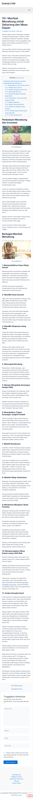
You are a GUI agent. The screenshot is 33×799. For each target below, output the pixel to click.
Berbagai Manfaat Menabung (12, 83)
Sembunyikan (19, 77)
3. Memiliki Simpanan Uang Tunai (16, 89)
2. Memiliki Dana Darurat (13, 87)
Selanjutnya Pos (16, 689)
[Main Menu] (29, 10)
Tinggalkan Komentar (8, 31)
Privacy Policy (16, 783)
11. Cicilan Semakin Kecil (13, 115)
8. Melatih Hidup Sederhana (14, 104)
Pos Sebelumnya (16, 685)
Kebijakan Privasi (16, 777)
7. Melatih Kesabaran (12, 102)
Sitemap (16, 781)
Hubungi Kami (16, 775)
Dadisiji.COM (8, 3)
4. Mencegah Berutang (13, 91)
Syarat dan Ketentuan (16, 779)
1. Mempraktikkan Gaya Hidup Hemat (17, 85)
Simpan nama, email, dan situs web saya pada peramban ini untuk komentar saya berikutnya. (16, 755)
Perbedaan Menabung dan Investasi (14, 81)
